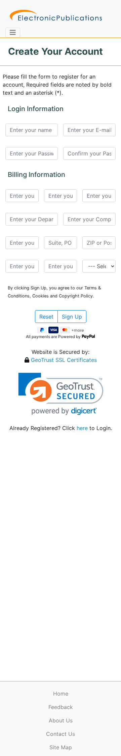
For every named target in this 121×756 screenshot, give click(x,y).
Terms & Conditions (57, 741)
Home (60, 693)
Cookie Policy (21, 741)
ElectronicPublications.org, (35, 727)
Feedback (60, 707)
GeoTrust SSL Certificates (64, 360)
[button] (61, 394)
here (82, 428)
